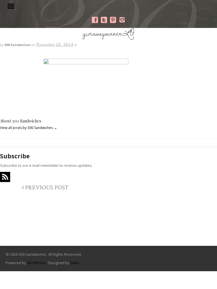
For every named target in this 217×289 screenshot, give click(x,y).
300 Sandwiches (18, 45)
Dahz (74, 262)
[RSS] (5, 177)
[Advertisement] (108, 223)
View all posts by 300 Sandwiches (28, 127)
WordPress (36, 262)
